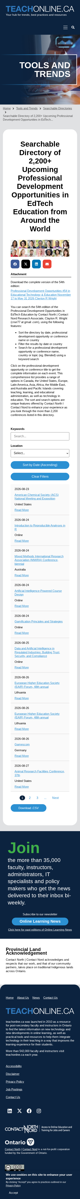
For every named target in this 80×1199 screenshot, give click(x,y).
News (36, 997)
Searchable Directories (57, 108)
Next (55, 798)
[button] (73, 27)
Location (17, 445)
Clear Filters (40, 476)
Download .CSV (28, 808)
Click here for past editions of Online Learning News (40, 929)
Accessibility (14, 1066)
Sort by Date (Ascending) (40, 465)
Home (7, 108)
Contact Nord (30, 1149)
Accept (13, 1192)
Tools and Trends (27, 108)
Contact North (12, 1149)
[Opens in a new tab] (65, 27)
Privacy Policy (13, 1185)
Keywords (17, 428)
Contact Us (50, 997)
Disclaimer (12, 1073)
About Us (23, 997)
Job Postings (14, 1089)
